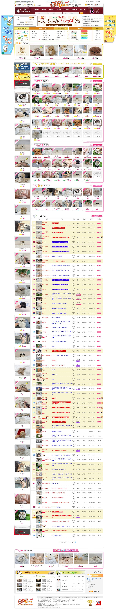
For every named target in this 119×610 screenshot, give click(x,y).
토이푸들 (34, 35)
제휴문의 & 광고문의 (74, 597)
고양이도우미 (65, 580)
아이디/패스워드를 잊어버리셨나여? (25, 24)
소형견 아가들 (22, 377)
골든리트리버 (60, 33)
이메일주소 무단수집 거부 (93, 597)
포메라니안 (34, 33)
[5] (65, 542)
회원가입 (92, 1)
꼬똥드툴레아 (22, 57)
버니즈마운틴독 (22, 104)
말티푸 (87, 115)
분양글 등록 (97, 1)
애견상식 (98, 35)
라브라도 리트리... (61, 31)
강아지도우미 (65, 586)
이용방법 (50, 597)
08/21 (99, 426)
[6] (67, 542)
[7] (68, 542)
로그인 (87, 1)
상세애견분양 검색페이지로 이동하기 (50, 39)
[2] (60, 542)
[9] (71, 542)
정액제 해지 (83, 597)
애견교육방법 (98, 39)
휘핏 (47, 92)
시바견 (46, 33)
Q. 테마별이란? (79, 39)
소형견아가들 (37, 57)
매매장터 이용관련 (87, 23)
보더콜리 (59, 37)
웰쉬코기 (46, 37)
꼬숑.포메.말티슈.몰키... (37, 565)
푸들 (45, 31)
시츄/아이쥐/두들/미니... (66, 565)
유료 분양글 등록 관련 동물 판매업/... (91, 21)
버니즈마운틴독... (97, 127)
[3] (62, 542)
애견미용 (98, 33)
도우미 (63, 583)
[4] (63, 542)
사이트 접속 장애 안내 (88, 19)
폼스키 (77, 92)
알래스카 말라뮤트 (61, 35)
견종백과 (98, 31)
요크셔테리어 (67, 115)
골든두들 (80, 57)
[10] (73, 542)
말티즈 (33, 31)
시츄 (97, 208)
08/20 (99, 526)
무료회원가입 (21, 22)
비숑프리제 (34, 37)
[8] (70, 542)
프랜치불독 (47, 35)
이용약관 (56, 597)
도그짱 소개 (44, 597)
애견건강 (98, 37)
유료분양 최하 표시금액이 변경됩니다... (92, 25)
